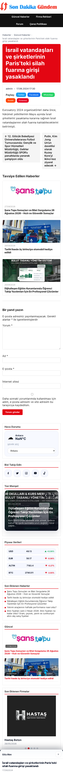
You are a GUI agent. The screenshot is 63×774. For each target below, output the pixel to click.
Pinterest (23, 100)
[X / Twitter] (17, 473)
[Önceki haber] (46, 495)
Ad (5, 356)
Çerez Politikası (38, 24)
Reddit (11, 100)
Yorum (7, 325)
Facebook (33, 95)
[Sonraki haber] (53, 495)
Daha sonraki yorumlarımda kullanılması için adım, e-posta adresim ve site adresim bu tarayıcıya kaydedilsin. (29, 402)
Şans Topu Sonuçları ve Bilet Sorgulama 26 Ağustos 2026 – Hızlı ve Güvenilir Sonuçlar (28, 592)
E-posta (8, 368)
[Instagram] (26, 473)
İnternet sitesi (10, 381)
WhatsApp (48, 95)
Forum (19, 24)
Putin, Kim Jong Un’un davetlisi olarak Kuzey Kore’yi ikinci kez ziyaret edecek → (50, 151)
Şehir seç (13, 444)
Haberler (6, 35)
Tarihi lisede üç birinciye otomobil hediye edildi (30, 597)
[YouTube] (35, 473)
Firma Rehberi (43, 16)
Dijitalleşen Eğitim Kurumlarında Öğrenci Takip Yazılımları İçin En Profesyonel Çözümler (30, 602)
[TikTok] (44, 473)
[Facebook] (8, 473)
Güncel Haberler (21, 16)
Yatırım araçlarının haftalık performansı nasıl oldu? (32, 607)
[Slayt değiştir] (26, 748)
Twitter (21, 95)
